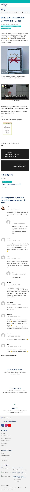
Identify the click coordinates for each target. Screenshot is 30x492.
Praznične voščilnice (6, 28)
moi (8, 207)
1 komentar (16, 481)
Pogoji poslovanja (6, 436)
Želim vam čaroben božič (11, 184)
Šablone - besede (6, 143)
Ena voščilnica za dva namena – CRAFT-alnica (19, 477)
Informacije (4, 443)
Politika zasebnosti (6, 440)
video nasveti (15, 143)
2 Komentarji (24, 469)
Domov (3, 12)
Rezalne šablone (5, 455)
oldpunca (9, 314)
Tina (8, 24)
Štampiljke (4, 458)
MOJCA (9, 283)
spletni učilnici (9, 108)
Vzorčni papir (5, 460)
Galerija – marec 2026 (17, 472)
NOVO (3, 453)
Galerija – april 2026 (17, 468)
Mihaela (9, 334)
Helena (9, 256)
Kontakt (3, 445)
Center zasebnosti (6, 438)
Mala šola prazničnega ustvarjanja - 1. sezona (17, 12)
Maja (8, 344)
